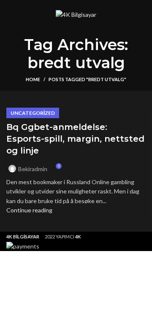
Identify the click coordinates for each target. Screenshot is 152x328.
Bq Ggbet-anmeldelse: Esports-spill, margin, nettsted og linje (75, 139)
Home (33, 79)
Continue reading (29, 210)
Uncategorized (33, 113)
